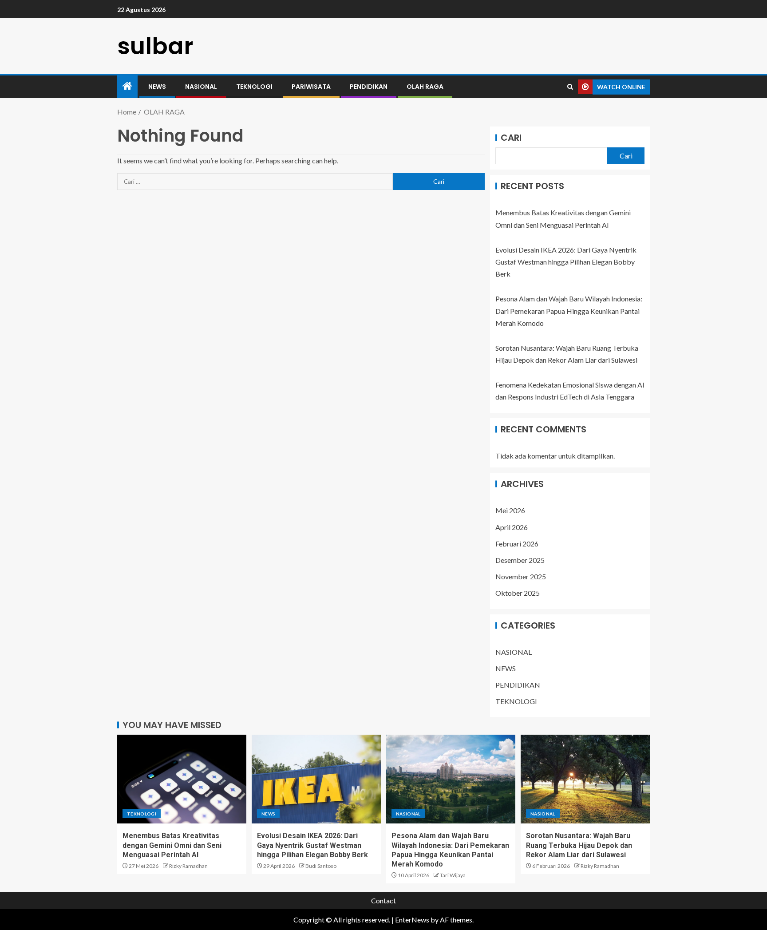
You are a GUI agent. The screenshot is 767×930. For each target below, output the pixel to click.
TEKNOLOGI (254, 86)
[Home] (127, 86)
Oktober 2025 (517, 593)
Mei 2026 (510, 510)
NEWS (157, 86)
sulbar (155, 46)
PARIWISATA (311, 86)
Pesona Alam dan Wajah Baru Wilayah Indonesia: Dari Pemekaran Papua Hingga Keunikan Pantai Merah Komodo (568, 310)
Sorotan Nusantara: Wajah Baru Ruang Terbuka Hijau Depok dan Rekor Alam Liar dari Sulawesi (579, 845)
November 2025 (520, 576)
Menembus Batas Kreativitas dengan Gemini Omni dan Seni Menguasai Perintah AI (172, 845)
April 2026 (511, 527)
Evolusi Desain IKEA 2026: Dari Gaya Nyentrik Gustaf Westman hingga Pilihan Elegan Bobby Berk (566, 261)
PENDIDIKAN (368, 86)
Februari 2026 (516, 543)
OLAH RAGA (425, 86)
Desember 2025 (520, 560)
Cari (511, 137)
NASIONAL (201, 86)
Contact (383, 900)
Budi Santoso (320, 866)
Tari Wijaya (453, 875)
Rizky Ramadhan (188, 866)
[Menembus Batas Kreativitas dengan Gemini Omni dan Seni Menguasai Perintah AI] (181, 779)
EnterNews (412, 919)
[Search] (570, 86)
